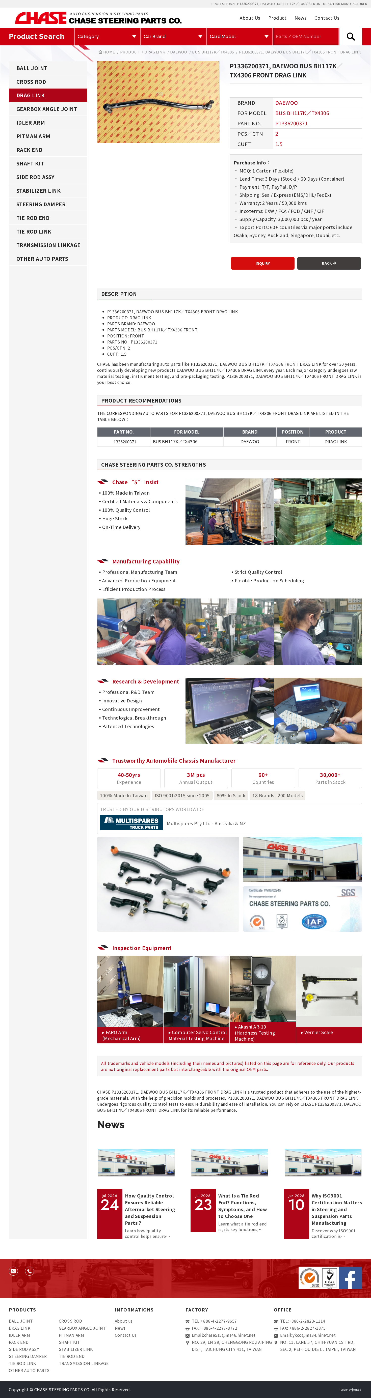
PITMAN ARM (33, 136)
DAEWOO (178, 51)
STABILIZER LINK (38, 190)
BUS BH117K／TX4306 (213, 51)
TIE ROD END (32, 217)
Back (327, 263)
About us (124, 1321)
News (300, 17)
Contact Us (326, 17)
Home (108, 51)
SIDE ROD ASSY (35, 177)
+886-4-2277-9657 (219, 1321)
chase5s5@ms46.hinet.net (230, 1335)
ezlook (357, 1389)
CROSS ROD (31, 81)
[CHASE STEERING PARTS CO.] (98, 18)
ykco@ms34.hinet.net (314, 1335)
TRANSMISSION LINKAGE (48, 245)
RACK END (29, 149)
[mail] (13, 1271)
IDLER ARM (30, 122)
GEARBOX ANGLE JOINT (46, 108)
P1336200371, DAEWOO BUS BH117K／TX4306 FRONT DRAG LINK (300, 51)
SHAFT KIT (30, 163)
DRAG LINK (154, 51)
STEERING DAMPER (41, 204)
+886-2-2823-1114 (307, 1321)
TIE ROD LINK (33, 231)
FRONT (293, 441)
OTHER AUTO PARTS (42, 258)
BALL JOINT (31, 68)
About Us (250, 17)
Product (277, 17)
